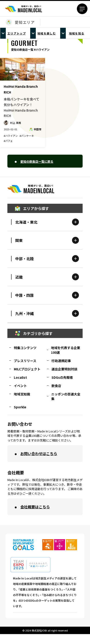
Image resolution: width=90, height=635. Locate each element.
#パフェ (8, 141)
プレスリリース (25, 360)
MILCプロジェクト (27, 369)
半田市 (37, 129)
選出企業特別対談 (64, 369)
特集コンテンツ (25, 347)
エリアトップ (16, 33)
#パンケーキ (27, 136)
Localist (20, 377)
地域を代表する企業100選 (65, 350)
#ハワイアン (11, 136)
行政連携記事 (61, 360)
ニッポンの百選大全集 (65, 396)
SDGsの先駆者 (62, 377)
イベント (20, 385)
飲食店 (56, 385)
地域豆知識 (22, 394)
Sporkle (20, 407)
